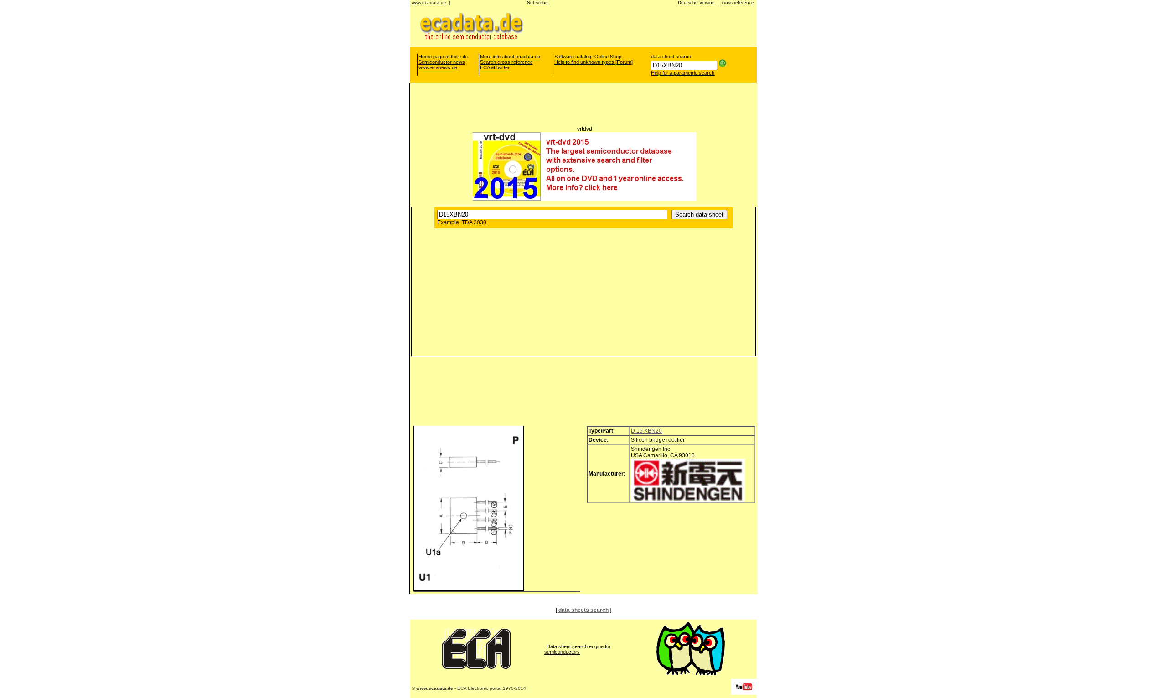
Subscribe (537, 2)
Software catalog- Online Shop (587, 56)
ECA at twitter (495, 67)
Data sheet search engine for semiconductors (577, 649)
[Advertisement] (637, 25)
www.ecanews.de (437, 67)
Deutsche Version (696, 2)
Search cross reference (506, 62)
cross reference (738, 2)
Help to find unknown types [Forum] (593, 62)
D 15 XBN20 (646, 431)
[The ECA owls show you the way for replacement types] (690, 673)
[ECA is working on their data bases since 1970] (476, 667)
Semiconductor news (441, 62)
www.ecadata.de (429, 2)
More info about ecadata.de (510, 56)
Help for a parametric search (682, 73)
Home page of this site (443, 56)
